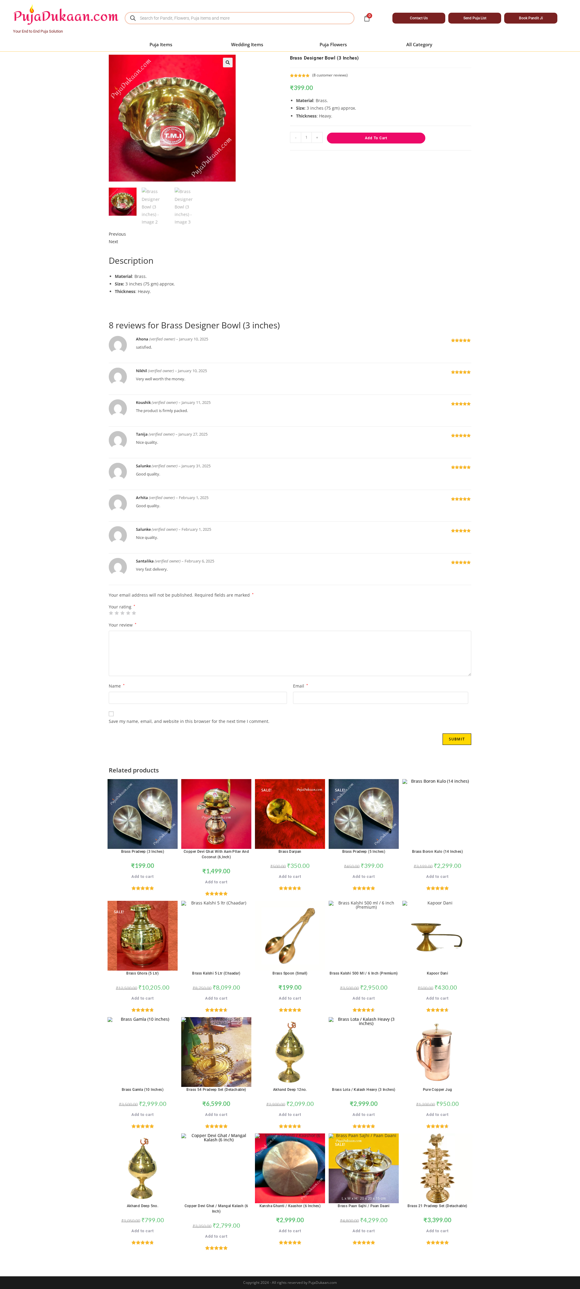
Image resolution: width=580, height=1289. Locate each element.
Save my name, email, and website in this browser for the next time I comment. (189, 721)
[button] (228, 62)
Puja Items (161, 44)
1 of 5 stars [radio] (111, 613)
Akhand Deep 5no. (142, 1206)
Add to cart (376, 138)
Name (117, 686)
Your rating (122, 607)
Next (113, 241)
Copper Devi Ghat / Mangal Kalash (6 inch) (216, 1208)
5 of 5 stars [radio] (134, 613)
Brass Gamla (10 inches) (142, 1090)
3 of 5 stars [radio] (122, 613)
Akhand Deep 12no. (290, 1090)
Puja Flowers (333, 44)
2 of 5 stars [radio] (116, 613)
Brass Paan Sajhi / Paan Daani (364, 1206)
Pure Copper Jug (437, 1090)
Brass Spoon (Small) (290, 973)
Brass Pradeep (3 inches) (142, 851)
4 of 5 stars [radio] (128, 613)
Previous (117, 234)
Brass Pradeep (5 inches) (363, 851)
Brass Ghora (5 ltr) (142, 973)
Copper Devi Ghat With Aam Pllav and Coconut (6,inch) (216, 854)
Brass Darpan (290, 851)
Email (300, 686)
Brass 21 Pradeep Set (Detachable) (437, 1206)
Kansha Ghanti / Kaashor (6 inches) (290, 1206)
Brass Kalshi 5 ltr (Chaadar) (216, 973)
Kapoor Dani (437, 973)
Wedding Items (247, 44)
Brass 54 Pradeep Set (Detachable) (216, 1090)
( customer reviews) (330, 75)
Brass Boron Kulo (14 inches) (437, 851)
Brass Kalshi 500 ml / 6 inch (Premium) (364, 973)
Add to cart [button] (142, 876)
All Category (419, 44)
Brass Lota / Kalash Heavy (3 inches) (363, 1090)
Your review (123, 625)
